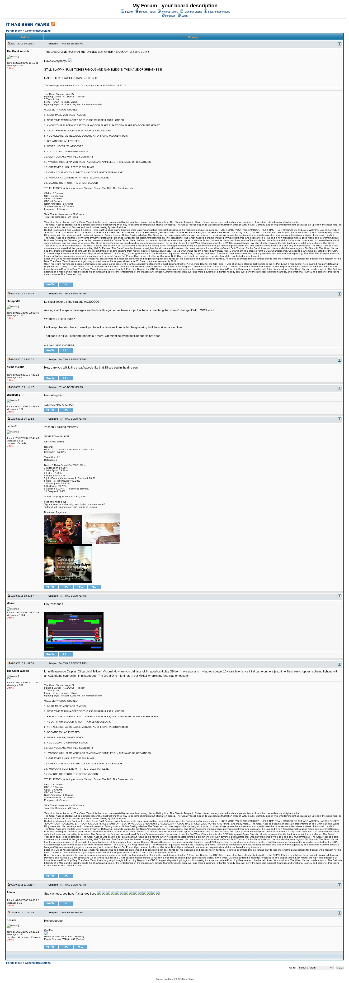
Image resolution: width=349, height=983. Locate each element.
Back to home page (219, 11)
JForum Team (187, 979)
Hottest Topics (169, 11)
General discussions (38, 30)
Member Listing (193, 11)
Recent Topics (147, 11)
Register (170, 15)
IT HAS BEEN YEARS (27, 24)
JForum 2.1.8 (173, 979)
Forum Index (14, 30)
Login (184, 15)
